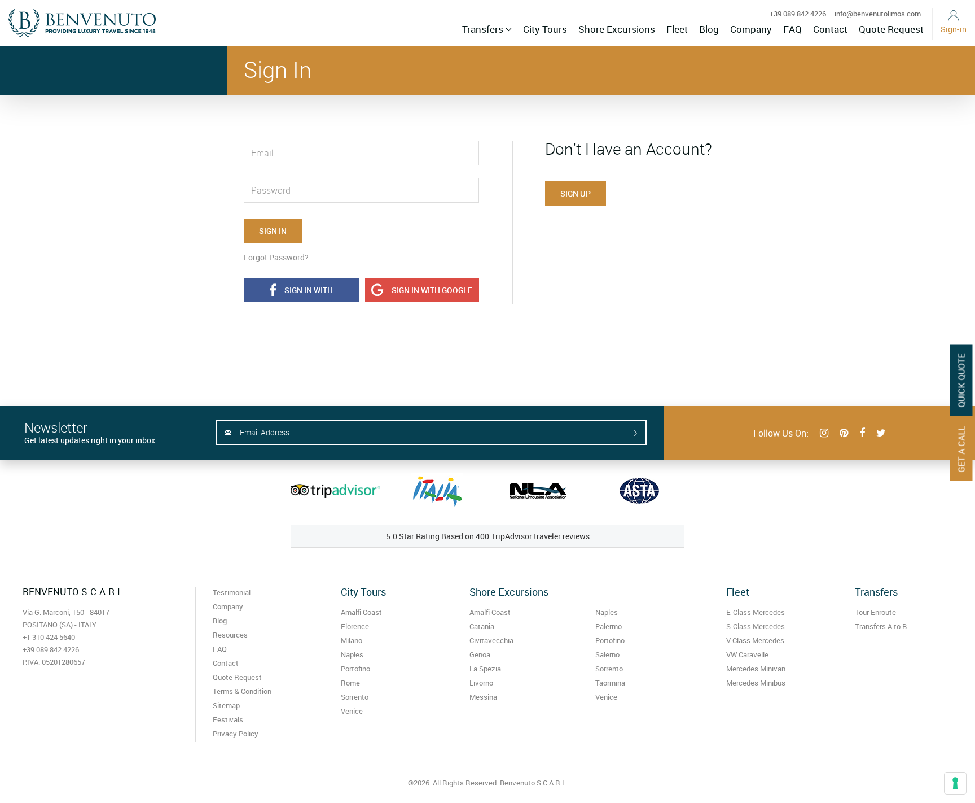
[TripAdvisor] (335, 490)
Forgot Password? (276, 257)
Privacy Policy (235, 733)
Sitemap (226, 705)
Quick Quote (961, 381)
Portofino (355, 669)
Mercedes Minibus (755, 683)
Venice (352, 711)
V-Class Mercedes (755, 640)
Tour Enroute (875, 612)
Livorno (481, 683)
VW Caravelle (747, 654)
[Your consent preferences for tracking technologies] (955, 783)
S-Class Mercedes (755, 626)
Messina (483, 697)
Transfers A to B (881, 626)
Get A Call (961, 449)
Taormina (610, 683)
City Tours (545, 29)
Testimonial (232, 592)
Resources (230, 635)
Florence (355, 626)
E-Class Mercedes (755, 612)
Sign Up (575, 193)
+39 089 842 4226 (798, 13)
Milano (351, 640)
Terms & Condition (242, 691)
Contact (830, 29)
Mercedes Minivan (755, 669)
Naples (352, 654)
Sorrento (354, 697)
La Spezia (485, 669)
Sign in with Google (432, 290)
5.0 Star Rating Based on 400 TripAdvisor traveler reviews (488, 536)
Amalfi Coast (361, 612)
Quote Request (891, 29)
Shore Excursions (616, 29)
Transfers (484, 29)
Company (751, 29)
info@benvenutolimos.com (878, 13)
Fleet (677, 29)
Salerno (607, 654)
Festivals (228, 719)
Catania (481, 626)
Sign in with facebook (307, 293)
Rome (350, 683)
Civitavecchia (491, 640)
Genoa (479, 654)
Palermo (608, 626)
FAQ (792, 29)
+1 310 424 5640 (49, 637)
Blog (709, 29)
